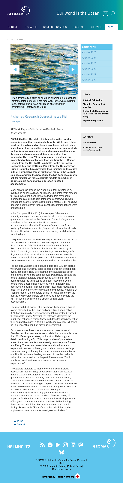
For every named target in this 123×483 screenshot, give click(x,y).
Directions (57, 469)
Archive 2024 (89, 58)
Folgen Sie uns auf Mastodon (80, 444)
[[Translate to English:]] (44, 69)
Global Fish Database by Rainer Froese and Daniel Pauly (96, 114)
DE (105, 13)
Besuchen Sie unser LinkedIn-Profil (73, 444)
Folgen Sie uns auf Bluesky (61, 452)
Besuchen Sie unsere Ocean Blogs (50, 444)
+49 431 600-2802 (95, 147)
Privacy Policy (66, 466)
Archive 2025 (89, 52)
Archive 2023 (89, 63)
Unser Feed (42, 444)
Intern (68, 469)
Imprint (53, 466)
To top (20, 421)
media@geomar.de (92, 150)
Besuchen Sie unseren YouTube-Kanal (57, 444)
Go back (21, 424)
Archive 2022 (89, 69)
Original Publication (93, 100)
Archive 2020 (89, 80)
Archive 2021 (89, 74)
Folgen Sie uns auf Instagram (65, 444)
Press (79, 466)
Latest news (89, 47)
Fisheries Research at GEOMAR (94, 105)
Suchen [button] (113, 13)
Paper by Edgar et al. (93, 120)
